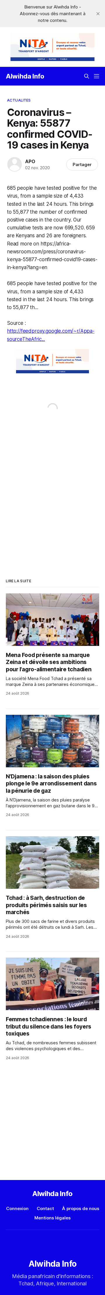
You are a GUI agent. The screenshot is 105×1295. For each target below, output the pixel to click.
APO (30, 161)
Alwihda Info (25, 76)
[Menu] (96, 76)
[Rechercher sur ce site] (86, 76)
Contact (45, 1208)
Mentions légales (52, 1218)
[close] (98, 13)
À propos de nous (80, 1208)
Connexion (17, 1208)
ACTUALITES (19, 100)
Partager (82, 164)
